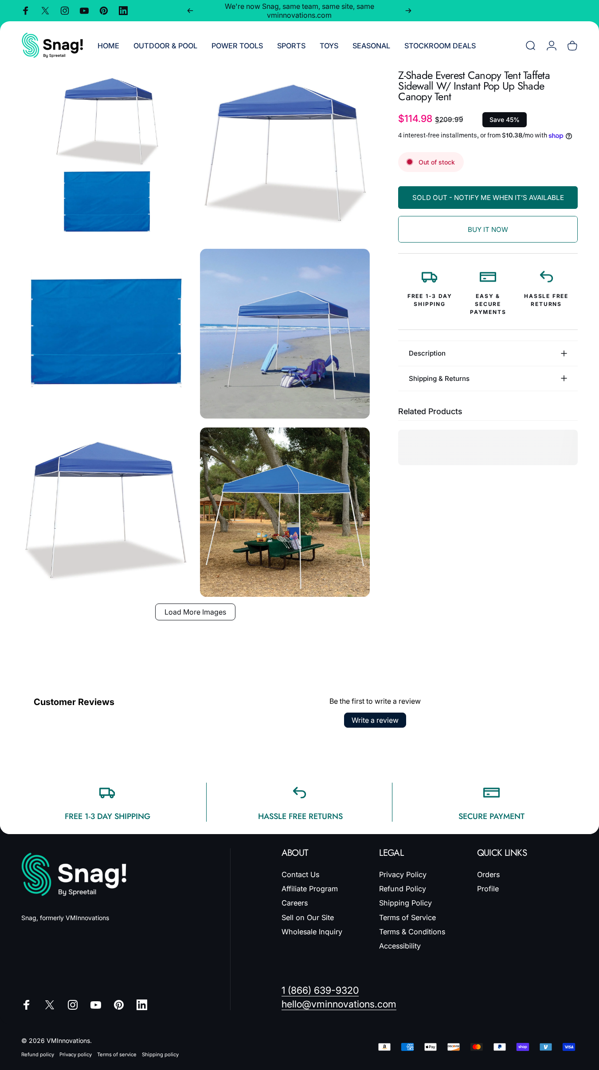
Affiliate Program (310, 888)
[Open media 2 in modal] (285, 155)
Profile (488, 888)
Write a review (375, 720)
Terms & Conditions (412, 931)
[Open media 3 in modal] (106, 334)
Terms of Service (407, 917)
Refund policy (37, 1054)
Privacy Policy (403, 874)
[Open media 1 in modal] (106, 155)
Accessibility (400, 945)
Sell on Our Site (308, 917)
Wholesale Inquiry (312, 931)
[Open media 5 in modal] (106, 512)
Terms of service (117, 1054)
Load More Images (195, 612)
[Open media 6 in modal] (285, 512)
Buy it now (488, 229)
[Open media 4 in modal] (285, 334)
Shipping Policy (405, 902)
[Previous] (190, 10)
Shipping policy (160, 1054)
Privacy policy (75, 1054)
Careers (295, 902)
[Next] (408, 10)
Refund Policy (402, 888)
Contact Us (300, 874)
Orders (488, 874)
